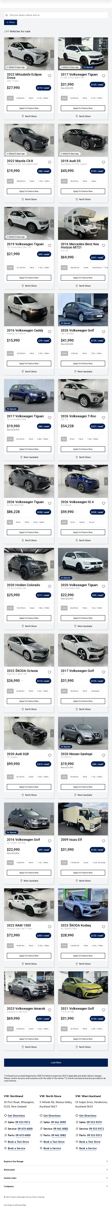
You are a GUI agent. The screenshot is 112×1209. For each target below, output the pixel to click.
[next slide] (52, 54)
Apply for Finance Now (29, 108)
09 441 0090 (58, 1122)
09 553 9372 (94, 1135)
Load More (56, 1062)
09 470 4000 (25, 1128)
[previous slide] (6, 54)
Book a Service (16, 1148)
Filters (12, 22)
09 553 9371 (22, 1122)
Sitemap (41, 1197)
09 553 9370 (94, 1122)
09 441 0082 (60, 1128)
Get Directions (16, 1115)
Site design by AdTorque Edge (15, 1205)
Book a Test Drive (18, 1141)
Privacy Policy (32, 1197)
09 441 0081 (58, 1135)
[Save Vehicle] (49, 76)
